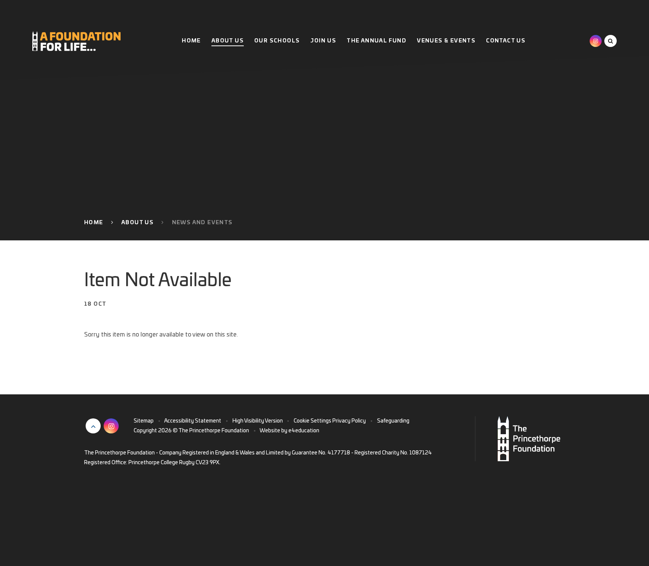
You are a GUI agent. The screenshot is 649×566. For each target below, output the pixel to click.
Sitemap (144, 421)
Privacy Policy (349, 421)
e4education (303, 430)
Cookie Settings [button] (312, 421)
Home (93, 222)
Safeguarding (393, 421)
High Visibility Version (257, 421)
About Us (137, 222)
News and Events (202, 222)
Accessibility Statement (192, 421)
